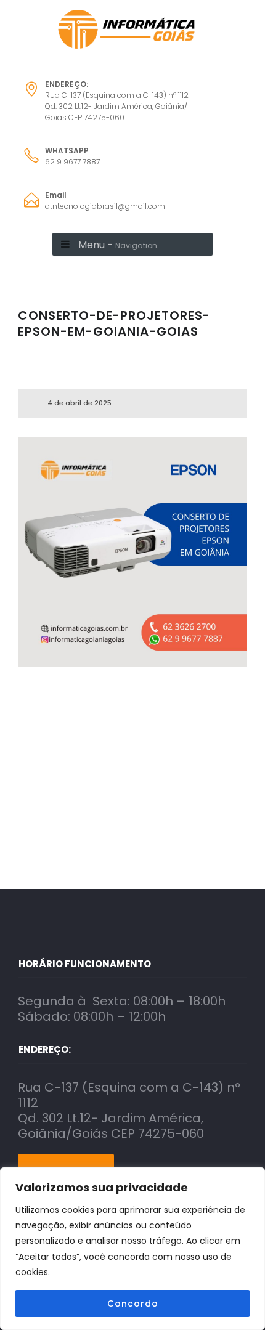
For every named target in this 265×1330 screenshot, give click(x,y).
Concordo (132, 1303)
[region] (132, 1248)
